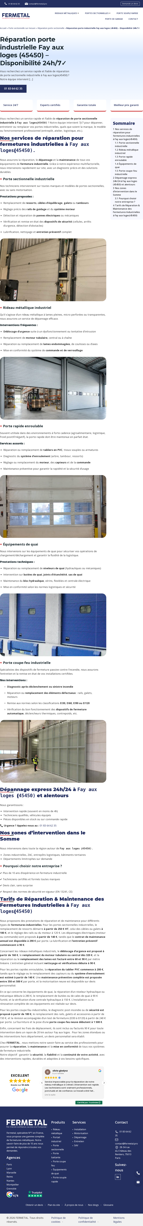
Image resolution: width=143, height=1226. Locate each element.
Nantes (10, 1180)
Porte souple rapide (127, 13)
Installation (80, 1129)
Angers (10, 1192)
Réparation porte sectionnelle (51, 28)
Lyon (9, 1168)
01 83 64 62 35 (13, 88)
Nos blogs (93, 1204)
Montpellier (13, 1184)
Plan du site (54, 1204)
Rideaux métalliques (66, 13)
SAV (76, 1145)
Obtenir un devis (34, 1204)
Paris (9, 1164)
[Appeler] (138, 1173)
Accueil (3, 28)
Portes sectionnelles (97, 13)
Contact (133, 19)
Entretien (79, 1141)
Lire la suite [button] (50, 1095)
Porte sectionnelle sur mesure (21, 28)
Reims (10, 1176)
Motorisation (81, 1133)
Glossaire (108, 1204)
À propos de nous (74, 1204)
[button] (104, 1083)
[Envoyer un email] (138, 1182)
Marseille (11, 1172)
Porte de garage (114, 19)
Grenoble (11, 1188)
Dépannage (80, 1137)
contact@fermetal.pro (126, 1143)
